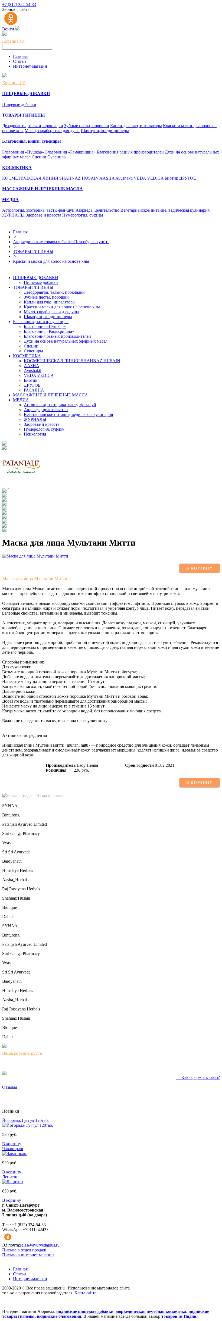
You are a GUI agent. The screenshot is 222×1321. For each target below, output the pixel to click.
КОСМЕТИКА (27, 355)
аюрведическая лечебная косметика (151, 1311)
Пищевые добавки (19, 104)
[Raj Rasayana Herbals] (4, 517)
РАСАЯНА (34, 390)
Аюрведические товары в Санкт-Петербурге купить (61, 241)
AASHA (107, 178)
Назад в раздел (49, 795)
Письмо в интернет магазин (28, 1255)
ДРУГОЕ (187, 178)
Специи (39, 157)
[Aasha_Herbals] (4, 513)
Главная (20, 56)
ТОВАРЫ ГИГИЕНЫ (33, 251)
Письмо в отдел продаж (24, 1250)
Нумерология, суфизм (82, 215)
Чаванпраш (12, 1148)
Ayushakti (124, 178)
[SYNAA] (4, 444)
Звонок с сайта (16, 9)
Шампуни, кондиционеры (105, 130)
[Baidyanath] (4, 504)
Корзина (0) (13, 41)
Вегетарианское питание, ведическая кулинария (165, 210)
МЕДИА (21, 399)
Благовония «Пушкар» (23, 152)
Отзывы (9, 1087)
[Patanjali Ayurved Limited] (21, 487)
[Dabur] (4, 530)
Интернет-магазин (30, 66)
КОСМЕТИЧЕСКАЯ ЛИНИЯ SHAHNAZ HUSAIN (50, 178)
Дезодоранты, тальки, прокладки (32, 125)
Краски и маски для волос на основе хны (51, 261)
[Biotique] (4, 526)
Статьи (19, 61)
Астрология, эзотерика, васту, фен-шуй (38, 210)
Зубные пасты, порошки (86, 125)
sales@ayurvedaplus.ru (40, 1245)
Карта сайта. (85, 1293)
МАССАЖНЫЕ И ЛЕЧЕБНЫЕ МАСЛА (50, 395)
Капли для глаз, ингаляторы (136, 125)
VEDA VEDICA (149, 178)
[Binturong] (4, 448)
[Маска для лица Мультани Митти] (35, 556)
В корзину (199, 568)
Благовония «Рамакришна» (70, 152)
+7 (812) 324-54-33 (19, 4)
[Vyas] (4, 495)
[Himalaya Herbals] (4, 508)
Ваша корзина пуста (22, 1053)
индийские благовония (59, 1316)
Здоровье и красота (43, 215)
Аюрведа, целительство (97, 210)
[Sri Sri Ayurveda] (4, 500)
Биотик (171, 178)
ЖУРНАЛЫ (13, 215)
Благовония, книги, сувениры (40, 321)
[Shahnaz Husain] (4, 521)
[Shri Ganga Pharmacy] (4, 491)
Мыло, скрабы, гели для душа (52, 130)
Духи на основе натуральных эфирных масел (65, 341)
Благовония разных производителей (130, 152)
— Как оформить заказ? (198, 1077)
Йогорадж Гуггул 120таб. (25, 1120)
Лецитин (10, 1177)
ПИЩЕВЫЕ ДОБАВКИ (35, 277)
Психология (35, 434)
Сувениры (57, 157)
